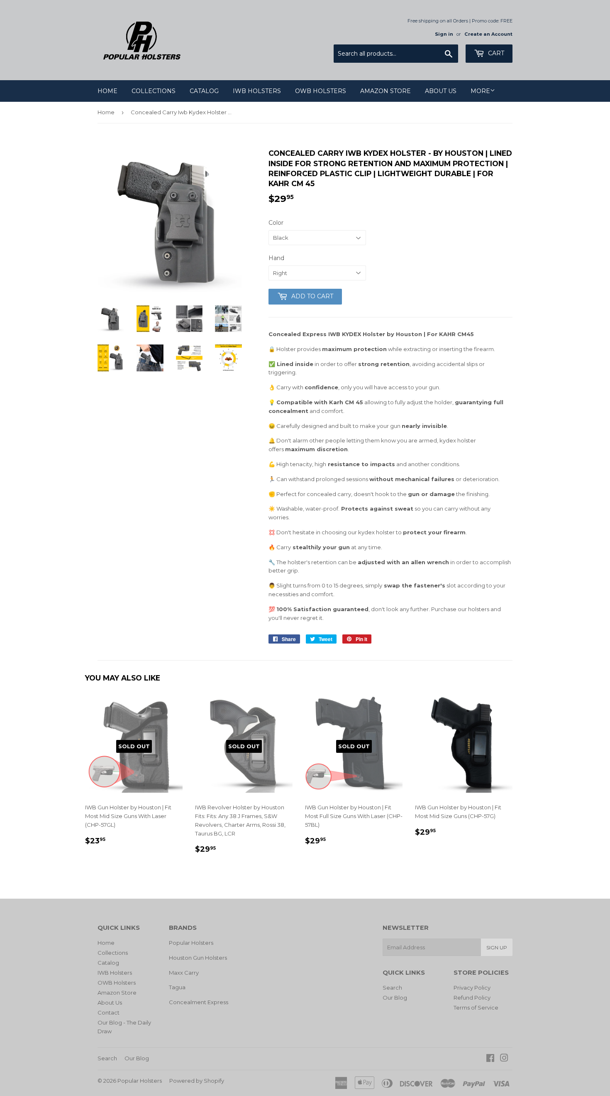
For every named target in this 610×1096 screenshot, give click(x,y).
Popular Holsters (191, 942)
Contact (109, 1012)
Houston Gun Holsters (198, 957)
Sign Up (496, 947)
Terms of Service (476, 1007)
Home (107, 91)
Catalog (204, 91)
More (480, 91)
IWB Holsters (257, 91)
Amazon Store (385, 91)
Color (275, 222)
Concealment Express (198, 1002)
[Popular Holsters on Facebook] (490, 1059)
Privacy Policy (472, 987)
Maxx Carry (184, 972)
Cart (495, 53)
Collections (154, 91)
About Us (440, 91)
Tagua (177, 987)
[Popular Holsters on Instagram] (504, 1059)
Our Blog (395, 997)
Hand (276, 258)
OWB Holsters (320, 91)
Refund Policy (472, 997)
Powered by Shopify (196, 1080)
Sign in (444, 34)
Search (392, 987)
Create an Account (488, 34)
